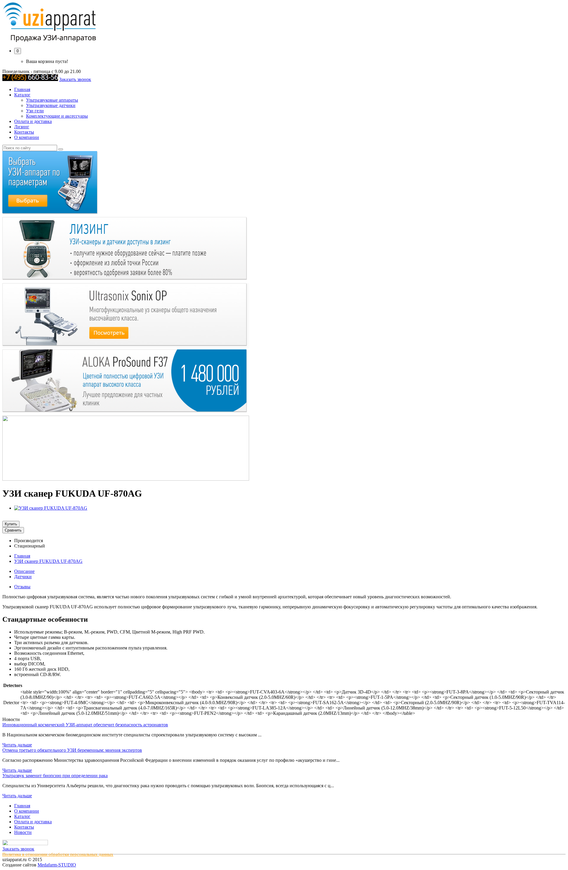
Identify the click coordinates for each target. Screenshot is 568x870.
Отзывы (22, 586)
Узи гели (35, 110)
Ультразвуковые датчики (50, 105)
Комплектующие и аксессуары (57, 116)
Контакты (24, 132)
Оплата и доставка (33, 121)
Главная (22, 89)
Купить (11, 524)
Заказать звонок (75, 79)
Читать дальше (17, 744)
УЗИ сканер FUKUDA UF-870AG (48, 561)
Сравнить (13, 530)
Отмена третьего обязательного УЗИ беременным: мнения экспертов (72, 750)
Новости (23, 832)
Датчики (23, 576)
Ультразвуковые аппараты (52, 100)
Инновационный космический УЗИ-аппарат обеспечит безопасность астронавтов (85, 724)
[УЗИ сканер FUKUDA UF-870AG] (50, 508)
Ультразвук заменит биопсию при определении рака (55, 775)
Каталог (22, 94)
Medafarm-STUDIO (57, 864)
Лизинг (21, 126)
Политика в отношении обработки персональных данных (57, 854)
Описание (24, 571)
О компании (26, 137)
